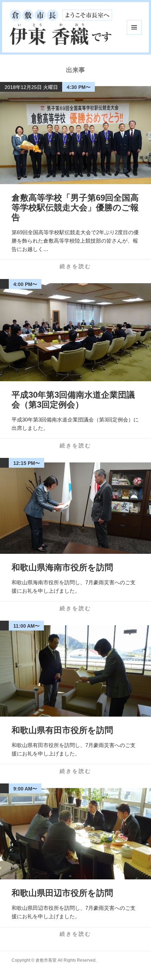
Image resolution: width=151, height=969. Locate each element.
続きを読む (75, 266)
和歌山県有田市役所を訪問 (62, 730)
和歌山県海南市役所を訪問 (62, 567)
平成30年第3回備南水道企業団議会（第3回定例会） (73, 399)
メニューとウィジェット (134, 27)
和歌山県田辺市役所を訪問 (62, 893)
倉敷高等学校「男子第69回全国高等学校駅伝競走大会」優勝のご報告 (75, 207)
